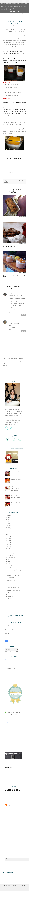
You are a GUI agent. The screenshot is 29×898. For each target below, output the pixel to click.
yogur (22, 172)
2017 (7, 534)
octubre (9, 555)
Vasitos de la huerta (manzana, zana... (14, 276)
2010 (7, 549)
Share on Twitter (15, 165)
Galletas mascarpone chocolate (10, 247)
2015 (7, 538)
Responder (23, 314)
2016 (7, 536)
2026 (7, 515)
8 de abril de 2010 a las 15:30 (15, 295)
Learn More (12, 11)
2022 (7, 523)
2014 (7, 540)
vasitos (18, 172)
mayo (9, 565)
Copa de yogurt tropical (13, 584)
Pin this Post (15, 169)
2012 (7, 544)
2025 (7, 517)
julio (9, 561)
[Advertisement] (14, 829)
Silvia (11, 293)
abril (9, 567)
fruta (15, 172)
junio (9, 563)
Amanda (11, 321)
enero (9, 598)
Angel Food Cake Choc (13, 587)
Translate (16, 651)
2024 (7, 519)
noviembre (10, 553)
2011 (7, 546)
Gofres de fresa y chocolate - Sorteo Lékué (15, 497)
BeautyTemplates (14, 885)
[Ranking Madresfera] (10, 668)
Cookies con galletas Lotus (13, 219)
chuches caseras (11, 572)
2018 (7, 532)
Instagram (7, 441)
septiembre (10, 557)
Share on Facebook (15, 162)
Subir (23, 889)
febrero (9, 596)
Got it (19, 11)
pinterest (20, 441)
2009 (7, 600)
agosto (9, 559)
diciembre (10, 551)
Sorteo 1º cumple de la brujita (14, 570)
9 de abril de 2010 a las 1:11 (15, 323)
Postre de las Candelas (16, 479)
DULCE (11, 172)
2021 (7, 525)
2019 (7, 530)
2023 (7, 521)
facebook (14, 441)
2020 (7, 528)
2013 (7, 542)
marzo (9, 594)
